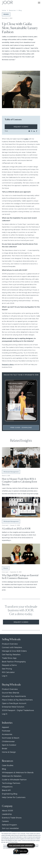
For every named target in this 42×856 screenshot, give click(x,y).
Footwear (6, 731)
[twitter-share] (31, 131)
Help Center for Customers (13, 797)
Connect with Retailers (12, 648)
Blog (20, 10)
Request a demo (8, 364)
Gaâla (26, 139)
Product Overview (10, 644)
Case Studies (7, 765)
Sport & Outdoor (9, 745)
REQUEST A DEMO (21, 127)
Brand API (6, 790)
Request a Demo (21, 622)
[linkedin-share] (34, 131)
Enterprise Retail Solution (13, 707)
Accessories (7, 734)
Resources (12, 10)
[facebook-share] (36, 131)
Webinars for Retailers (11, 776)
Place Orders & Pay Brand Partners (17, 700)
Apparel (5, 727)
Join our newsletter (10, 828)
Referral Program (9, 825)
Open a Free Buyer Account (14, 703)
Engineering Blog (9, 794)
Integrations (7, 787)
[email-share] (29, 131)
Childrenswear (8, 742)
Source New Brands (10, 693)
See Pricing (7, 669)
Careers (5, 821)
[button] (39, 3)
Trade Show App (9, 658)
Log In (4, 676)
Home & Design (9, 752)
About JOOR (7, 811)
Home (4, 10)
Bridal (4, 749)
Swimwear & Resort (10, 738)
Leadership (7, 814)
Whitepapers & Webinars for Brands (18, 773)
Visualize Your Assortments (14, 696)
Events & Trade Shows (11, 818)
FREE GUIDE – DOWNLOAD (21, 427)
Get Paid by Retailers (11, 655)
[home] (7, 2)
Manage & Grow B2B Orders (14, 651)
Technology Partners (11, 783)
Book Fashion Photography (14, 662)
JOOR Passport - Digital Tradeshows (18, 710)
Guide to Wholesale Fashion (14, 780)
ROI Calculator (8, 672)
